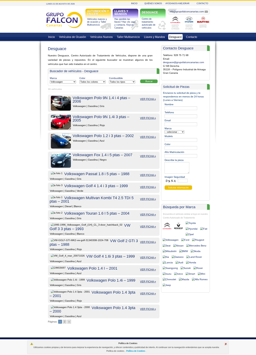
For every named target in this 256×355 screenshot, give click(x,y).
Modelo (169, 136)
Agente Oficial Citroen (175, 27)
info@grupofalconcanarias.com (187, 11)
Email (168, 120)
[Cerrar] (225, 344)
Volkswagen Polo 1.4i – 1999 (111, 280)
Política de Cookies (136, 351)
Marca (53, 78)
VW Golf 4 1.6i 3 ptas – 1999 (110, 256)
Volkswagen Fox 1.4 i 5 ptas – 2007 (102, 155)
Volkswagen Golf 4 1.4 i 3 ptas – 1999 (96, 186)
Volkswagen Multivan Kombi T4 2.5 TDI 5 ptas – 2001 (92, 200)
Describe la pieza (174, 160)
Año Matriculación (174, 152)
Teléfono (169, 112)
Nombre (169, 104)
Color (82, 78)
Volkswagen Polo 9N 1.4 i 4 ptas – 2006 (101, 99)
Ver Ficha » (148, 99)
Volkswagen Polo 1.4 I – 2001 (92, 268)
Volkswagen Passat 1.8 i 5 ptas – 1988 (96, 174)
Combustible (116, 78)
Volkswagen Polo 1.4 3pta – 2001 (92, 294)
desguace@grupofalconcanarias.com (183, 62)
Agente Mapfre (203, 26)
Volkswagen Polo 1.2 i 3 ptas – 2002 (103, 136)
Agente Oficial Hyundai (189, 27)
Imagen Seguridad (175, 177)
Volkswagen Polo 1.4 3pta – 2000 (92, 309)
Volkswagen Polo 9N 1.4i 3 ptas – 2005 (101, 118)
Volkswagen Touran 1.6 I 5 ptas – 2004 (96, 213)
